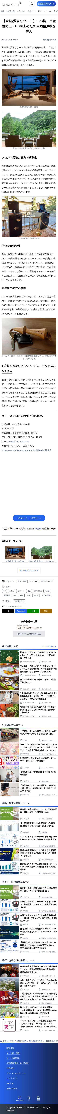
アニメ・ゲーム (44, 11)
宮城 (47, 591)
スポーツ (31, 11)
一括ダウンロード (30, 570)
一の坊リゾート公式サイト (29, 518)
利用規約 (10, 1068)
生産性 (36, 595)
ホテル (11, 591)
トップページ (8, 1040)
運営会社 (10, 1048)
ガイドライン (12, 1078)
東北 (15, 595)
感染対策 (6, 595)
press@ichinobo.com (18, 441)
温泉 (28, 595)
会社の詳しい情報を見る (29, 633)
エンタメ (21, 11)
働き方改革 (38, 591)
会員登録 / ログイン (46, 4)
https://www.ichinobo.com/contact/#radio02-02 (26, 450)
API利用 (9, 1083)
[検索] (32, 3)
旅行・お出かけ (47, 581)
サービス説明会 (13, 1058)
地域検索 (11, 11)
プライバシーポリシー (15, 1073)
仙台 (29, 591)
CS (4, 591)
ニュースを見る (48, 646)
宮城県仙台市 (19, 601)
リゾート (21, 591)
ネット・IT (34, 581)
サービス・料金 (13, 1053)
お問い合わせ (12, 1088)
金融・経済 (22, 581)
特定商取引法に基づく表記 (17, 1063)
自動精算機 (46, 595)
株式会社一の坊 (49, 39)
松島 (21, 595)
